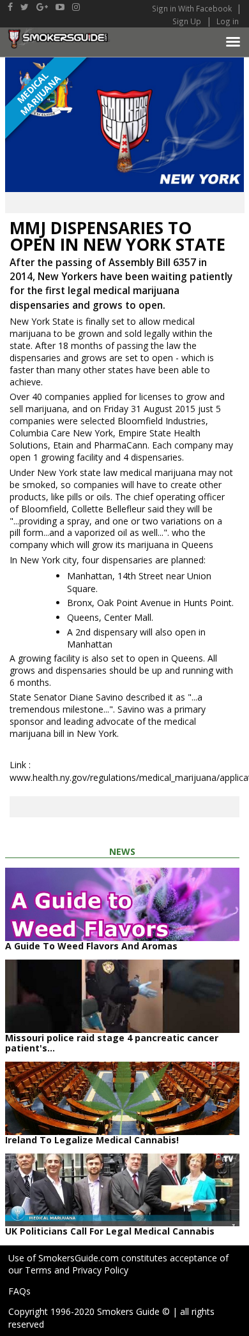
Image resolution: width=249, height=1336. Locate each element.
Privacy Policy (100, 1270)
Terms (38, 1270)
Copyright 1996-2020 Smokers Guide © (89, 1311)
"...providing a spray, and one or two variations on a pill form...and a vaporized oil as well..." (116, 527)
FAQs (19, 1291)
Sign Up (186, 21)
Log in (227, 21)
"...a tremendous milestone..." (106, 703)
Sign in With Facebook (193, 8)
